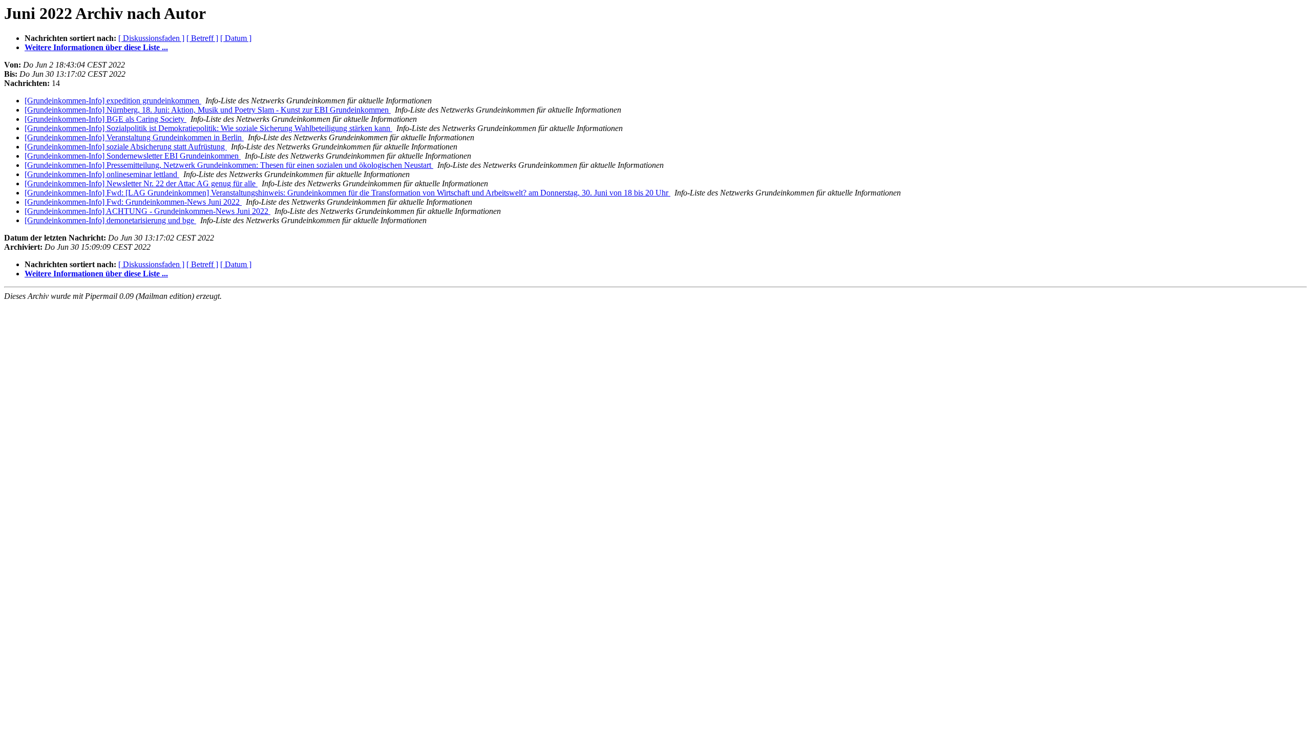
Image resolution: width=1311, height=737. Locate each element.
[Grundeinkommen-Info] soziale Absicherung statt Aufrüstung (126, 146)
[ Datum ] (235, 38)
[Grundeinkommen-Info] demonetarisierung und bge (110, 220)
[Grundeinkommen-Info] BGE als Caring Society (105, 119)
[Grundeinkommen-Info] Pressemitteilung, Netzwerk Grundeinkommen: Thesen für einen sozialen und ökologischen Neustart (229, 165)
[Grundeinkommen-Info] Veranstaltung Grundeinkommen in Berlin (134, 137)
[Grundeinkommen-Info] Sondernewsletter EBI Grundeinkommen (133, 155)
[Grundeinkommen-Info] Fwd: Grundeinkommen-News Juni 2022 (133, 202)
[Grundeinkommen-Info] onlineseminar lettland (102, 174)
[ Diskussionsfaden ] (151, 38)
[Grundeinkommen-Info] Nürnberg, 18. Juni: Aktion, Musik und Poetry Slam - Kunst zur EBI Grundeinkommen (208, 109)
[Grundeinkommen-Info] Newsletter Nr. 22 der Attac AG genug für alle (141, 183)
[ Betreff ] (202, 38)
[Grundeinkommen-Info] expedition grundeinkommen (113, 100)
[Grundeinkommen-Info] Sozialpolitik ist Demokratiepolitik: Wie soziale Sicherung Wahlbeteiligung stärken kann (208, 128)
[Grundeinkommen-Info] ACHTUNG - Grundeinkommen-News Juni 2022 (147, 211)
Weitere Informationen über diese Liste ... (96, 47)
